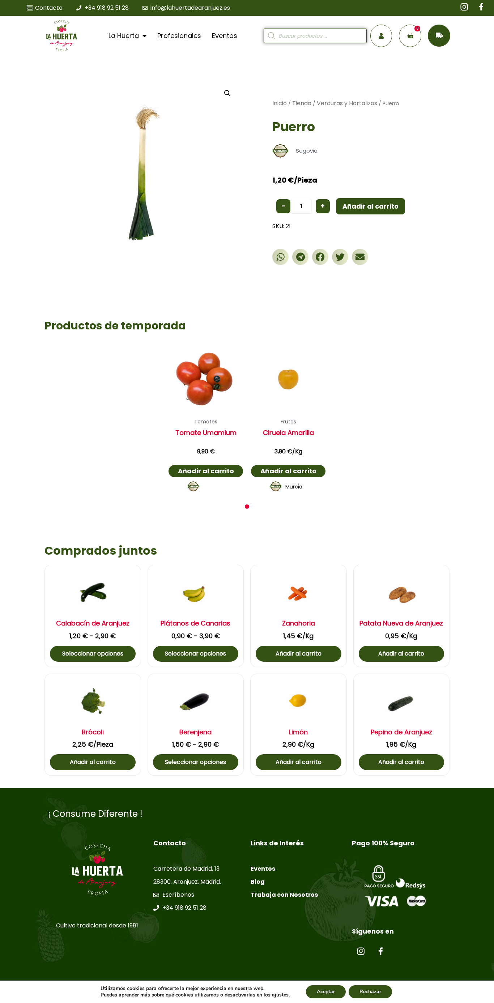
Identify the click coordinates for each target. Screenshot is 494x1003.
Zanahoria (298, 623)
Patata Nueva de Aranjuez (401, 623)
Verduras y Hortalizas (347, 103)
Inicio (279, 103)
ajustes (280, 995)
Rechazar (370, 991)
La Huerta (123, 35)
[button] (280, 257)
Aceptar (326, 991)
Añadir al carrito (370, 206)
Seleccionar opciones (92, 653)
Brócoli (93, 732)
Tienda (301, 103)
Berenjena (195, 732)
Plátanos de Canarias (195, 623)
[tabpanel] (206, 418)
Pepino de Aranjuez (401, 732)
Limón (298, 732)
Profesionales (179, 35)
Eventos (224, 35)
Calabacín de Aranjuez (92, 623)
